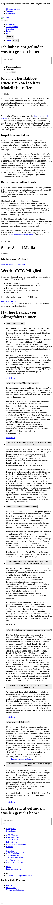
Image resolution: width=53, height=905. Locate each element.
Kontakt (9, 846)
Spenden (9, 11)
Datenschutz (11, 887)
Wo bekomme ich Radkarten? (18, 722)
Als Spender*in (12, 855)
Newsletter (10, 13)
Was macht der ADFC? (15, 323)
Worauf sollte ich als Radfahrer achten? (22, 507)
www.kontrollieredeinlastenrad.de (21, 235)
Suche (9, 40)
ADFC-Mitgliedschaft (15, 853)
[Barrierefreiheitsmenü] (2, 20)
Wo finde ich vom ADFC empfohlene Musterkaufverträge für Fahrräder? (29, 765)
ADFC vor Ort (12, 840)
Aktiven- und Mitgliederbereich (19, 875)
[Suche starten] (4, 823)
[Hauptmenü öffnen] (7, 20)
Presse (8, 31)
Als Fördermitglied (13, 860)
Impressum (10, 885)
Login (8, 33)
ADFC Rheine (12, 27)
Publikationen (11, 842)
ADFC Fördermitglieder (16, 844)
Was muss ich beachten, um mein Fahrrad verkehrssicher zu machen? (29, 443)
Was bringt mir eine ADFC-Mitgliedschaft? (22, 383)
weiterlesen (10, 378)
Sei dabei (10, 29)
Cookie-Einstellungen (15, 890)
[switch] (20, 67)
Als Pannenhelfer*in (14, 862)
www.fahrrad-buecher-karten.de (19, 759)
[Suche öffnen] (5, 20)
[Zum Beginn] (2, 903)
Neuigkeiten (11, 24)
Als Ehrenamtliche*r (14, 858)
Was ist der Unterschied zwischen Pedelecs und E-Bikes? (29, 630)
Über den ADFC (13, 837)
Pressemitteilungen (13, 869)
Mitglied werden (13, 9)
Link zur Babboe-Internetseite (13, 264)
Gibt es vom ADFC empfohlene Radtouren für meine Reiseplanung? (29, 686)
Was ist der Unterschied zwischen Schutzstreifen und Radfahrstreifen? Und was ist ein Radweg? (29, 562)
